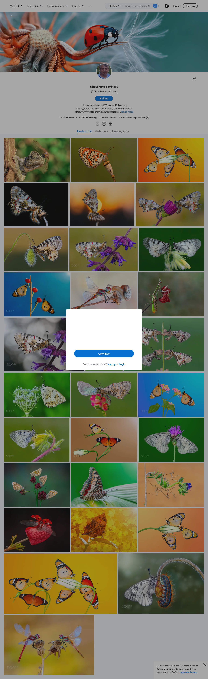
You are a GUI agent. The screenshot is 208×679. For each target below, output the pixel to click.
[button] (104, 353)
